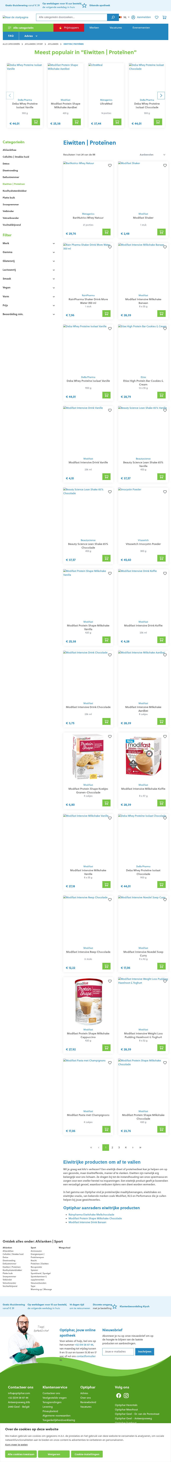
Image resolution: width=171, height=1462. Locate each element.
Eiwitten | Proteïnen (14, 184)
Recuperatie (36, 1267)
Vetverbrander (11, 218)
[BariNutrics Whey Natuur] (88, 185)
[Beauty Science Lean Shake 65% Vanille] (143, 430)
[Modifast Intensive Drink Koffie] (143, 593)
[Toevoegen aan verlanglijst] (109, 165)
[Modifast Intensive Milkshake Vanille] (88, 838)
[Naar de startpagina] (19, 17)
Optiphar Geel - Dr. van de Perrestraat (137, 1414)
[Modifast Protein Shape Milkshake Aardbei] (65, 80)
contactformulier (86, 1356)
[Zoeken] (113, 17)
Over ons (85, 1397)
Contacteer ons (20, 1387)
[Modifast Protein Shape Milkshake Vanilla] (88, 593)
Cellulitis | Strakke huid (16, 156)
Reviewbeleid (88, 1402)
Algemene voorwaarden (56, 1415)
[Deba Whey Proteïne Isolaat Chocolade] (147, 80)
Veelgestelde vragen (55, 1397)
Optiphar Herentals (126, 1405)
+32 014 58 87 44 (84, 1344)
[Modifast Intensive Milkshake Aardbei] (143, 675)
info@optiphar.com (19, 1393)
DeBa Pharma (25, 100)
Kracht (34, 1260)
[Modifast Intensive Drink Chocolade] (88, 675)
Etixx (143, 377)
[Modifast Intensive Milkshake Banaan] (143, 267)
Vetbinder (8, 211)
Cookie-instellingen (87, 1454)
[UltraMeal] (106, 80)
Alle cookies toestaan (21, 1454)
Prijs (5, 305)
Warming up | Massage (41, 1289)
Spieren (34, 1270)
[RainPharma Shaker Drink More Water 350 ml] (88, 267)
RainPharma (88, 295)
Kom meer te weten (16, 1444)
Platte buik (9, 197)
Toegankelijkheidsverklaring (59, 1420)
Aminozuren (36, 1251)
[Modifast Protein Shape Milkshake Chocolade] (143, 1083)
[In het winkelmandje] (36, 122)
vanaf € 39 (22, 5)
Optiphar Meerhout (126, 1409)
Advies (84, 1393)
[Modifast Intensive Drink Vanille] (88, 430)
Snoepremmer (11, 204)
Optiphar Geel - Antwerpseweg (133, 1418)
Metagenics (106, 100)
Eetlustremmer (11, 177)
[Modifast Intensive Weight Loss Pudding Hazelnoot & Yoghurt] (143, 1001)
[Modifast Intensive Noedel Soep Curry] (143, 920)
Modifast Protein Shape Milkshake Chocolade (95, 1218)
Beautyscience (143, 458)
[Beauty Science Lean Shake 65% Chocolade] (88, 512)
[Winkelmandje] (164, 17)
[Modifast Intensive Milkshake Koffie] (143, 757)
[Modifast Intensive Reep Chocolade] (88, 920)
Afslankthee (9, 150)
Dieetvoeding (10, 170)
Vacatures (86, 1406)
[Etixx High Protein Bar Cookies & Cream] (143, 349)
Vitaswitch (143, 540)
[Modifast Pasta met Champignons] (88, 1083)
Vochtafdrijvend (12, 224)
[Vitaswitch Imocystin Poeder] (143, 512)
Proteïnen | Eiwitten (40, 1263)
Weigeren (54, 1454)
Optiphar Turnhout (125, 1423)
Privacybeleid (50, 1411)
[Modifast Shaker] (143, 185)
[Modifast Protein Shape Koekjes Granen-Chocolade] (88, 757)
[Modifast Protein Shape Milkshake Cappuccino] (88, 1001)
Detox (6, 163)
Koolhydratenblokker (15, 190)
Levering (48, 1406)
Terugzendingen (52, 1402)
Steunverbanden (38, 1283)
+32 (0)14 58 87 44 (18, 1397)
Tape (33, 1286)
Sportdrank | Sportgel (41, 1273)
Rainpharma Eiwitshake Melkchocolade (91, 1214)
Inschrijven (144, 1351)
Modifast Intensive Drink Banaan (87, 1222)
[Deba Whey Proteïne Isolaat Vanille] (25, 80)
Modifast (65, 100)
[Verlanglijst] (156, 17)
